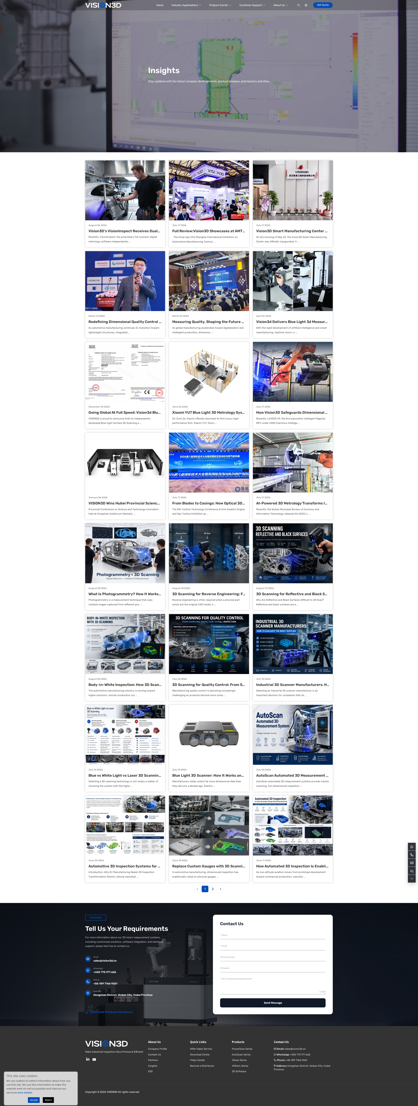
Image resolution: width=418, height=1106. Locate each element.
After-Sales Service (201, 1048)
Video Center (197, 1060)
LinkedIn (87, 1059)
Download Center (200, 1054)
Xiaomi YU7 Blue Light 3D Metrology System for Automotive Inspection (234, 412)
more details (24, 1092)
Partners (153, 1060)
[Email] (412, 863)
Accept (34, 1100)
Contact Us (154, 1054)
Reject (48, 1100)
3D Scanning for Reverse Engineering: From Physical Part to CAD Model (235, 594)
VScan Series (239, 1060)
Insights (152, 1065)
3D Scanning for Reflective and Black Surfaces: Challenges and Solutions (320, 594)
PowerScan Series (242, 1048)
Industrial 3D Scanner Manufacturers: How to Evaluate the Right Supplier (321, 684)
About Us (279, 5)
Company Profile (157, 1048)
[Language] (307, 5)
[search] (298, 5)
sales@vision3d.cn (105, 960)
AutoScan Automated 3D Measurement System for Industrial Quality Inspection (326, 775)
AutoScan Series (241, 1054)
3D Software (239, 1071)
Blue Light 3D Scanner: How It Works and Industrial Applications (228, 775)
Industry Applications (185, 5)
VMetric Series (240, 1065)
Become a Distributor (202, 1065)
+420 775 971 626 (104, 972)
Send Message (273, 1002)
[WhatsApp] (412, 847)
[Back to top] (412, 879)
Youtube (94, 1059)
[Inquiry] (412, 871)
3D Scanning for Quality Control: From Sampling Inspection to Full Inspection (240, 684)
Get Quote (323, 4)
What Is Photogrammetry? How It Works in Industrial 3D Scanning (146, 594)
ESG (150, 1071)
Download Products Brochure (111, 1012)
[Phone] (412, 855)
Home (159, 5)
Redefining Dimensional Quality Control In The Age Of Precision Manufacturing (157, 322)
